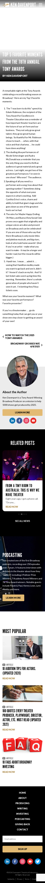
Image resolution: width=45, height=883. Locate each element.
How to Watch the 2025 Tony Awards (19, 336)
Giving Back (22, 824)
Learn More (22, 412)
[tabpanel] (22, 480)
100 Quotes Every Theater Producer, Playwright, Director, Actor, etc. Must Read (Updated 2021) (22, 717)
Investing (22, 813)
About (22, 798)
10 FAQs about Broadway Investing (17, 764)
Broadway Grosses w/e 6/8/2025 (25, 345)
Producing (23, 803)
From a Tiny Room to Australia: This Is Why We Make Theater (22, 490)
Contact (22, 829)
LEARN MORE (13, 597)
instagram (26, 421)
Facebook (19, 421)
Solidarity (11, 879)
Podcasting (22, 819)
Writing (22, 808)
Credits (35, 879)
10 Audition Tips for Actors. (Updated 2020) (19, 670)
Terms (27, 879)
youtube (33, 421)
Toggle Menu (40, 4)
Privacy (19, 879)
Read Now (12, 506)
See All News (22, 521)
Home (22, 792)
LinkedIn (12, 421)
